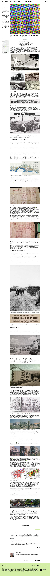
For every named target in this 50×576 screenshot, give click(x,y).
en (46, 1)
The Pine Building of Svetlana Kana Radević (5, 7)
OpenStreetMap (5, 52)
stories (11, 1)
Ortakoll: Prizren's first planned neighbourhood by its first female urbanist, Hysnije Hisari (5, 26)
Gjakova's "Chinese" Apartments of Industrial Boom (5, 22)
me (47, 1)
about (3, 1)
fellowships (15, 1)
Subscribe (37, 560)
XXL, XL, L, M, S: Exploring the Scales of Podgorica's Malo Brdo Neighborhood (5, 11)
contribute (19, 1)
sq (45, 1)
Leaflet (2, 52)
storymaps (6, 1)
